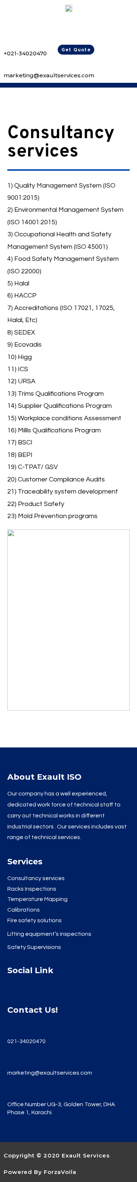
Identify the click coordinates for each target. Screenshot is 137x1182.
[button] (76, 50)
